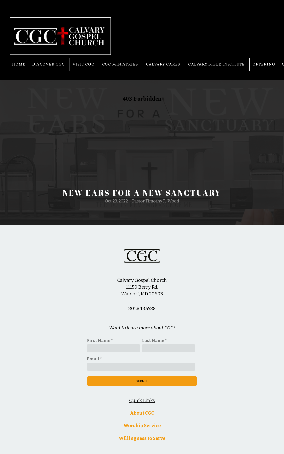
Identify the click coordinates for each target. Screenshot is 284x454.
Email (93, 358)
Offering (264, 64)
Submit (142, 381)
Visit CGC (84, 64)
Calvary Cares (163, 64)
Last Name (153, 340)
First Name (98, 340)
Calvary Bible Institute (217, 64)
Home (18, 64)
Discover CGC (49, 64)
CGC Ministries (120, 64)
